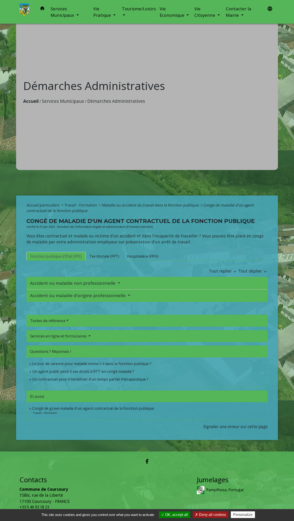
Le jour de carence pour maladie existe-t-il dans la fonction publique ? (91, 363)
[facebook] (147, 461)
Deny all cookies (212, 515)
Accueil (31, 101)
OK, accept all (176, 515)
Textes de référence (47, 320)
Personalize (243, 515)
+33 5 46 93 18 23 (34, 507)
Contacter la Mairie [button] (238, 12)
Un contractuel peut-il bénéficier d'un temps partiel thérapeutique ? (90, 379)
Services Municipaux (63, 101)
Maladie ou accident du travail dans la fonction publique (150, 205)
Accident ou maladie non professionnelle (73, 283)
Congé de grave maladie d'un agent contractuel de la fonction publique (93, 408)
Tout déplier (253, 271)
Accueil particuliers (43, 205)
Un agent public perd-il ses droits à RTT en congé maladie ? (83, 371)
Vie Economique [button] (173, 12)
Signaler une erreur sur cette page (235, 426)
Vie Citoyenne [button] (205, 12)
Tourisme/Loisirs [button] (139, 8)
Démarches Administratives (116, 101)
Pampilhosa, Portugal (224, 489)
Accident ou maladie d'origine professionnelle (78, 295)
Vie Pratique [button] (102, 12)
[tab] (55, 256)
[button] (42, 9)
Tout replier (223, 271)
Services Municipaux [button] (63, 12)
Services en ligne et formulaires (59, 336)
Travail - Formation (81, 205)
